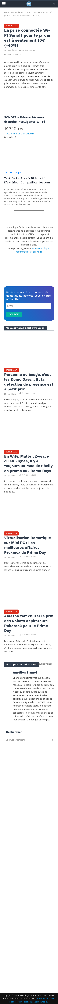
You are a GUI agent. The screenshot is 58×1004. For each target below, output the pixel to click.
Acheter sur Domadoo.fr (20, 133)
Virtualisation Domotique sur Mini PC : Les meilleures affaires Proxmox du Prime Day (27, 545)
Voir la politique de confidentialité (33, 1002)
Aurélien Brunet (28, 50)
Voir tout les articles (43, 664)
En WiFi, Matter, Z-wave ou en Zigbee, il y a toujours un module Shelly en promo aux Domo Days (28, 463)
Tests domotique (12, 172)
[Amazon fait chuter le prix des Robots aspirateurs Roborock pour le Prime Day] (29, 590)
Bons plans (17, 12)
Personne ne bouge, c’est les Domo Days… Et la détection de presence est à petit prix (28, 381)
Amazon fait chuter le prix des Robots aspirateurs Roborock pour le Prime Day (28, 623)
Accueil (7, 12)
